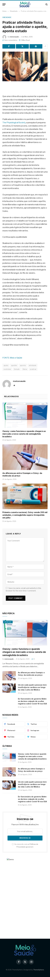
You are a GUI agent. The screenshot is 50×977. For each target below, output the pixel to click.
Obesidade (6, 17)
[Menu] (4, 4)
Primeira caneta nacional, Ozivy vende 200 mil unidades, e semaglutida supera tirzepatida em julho (24, 515)
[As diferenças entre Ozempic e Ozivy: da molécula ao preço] (25, 457)
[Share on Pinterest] (35, 46)
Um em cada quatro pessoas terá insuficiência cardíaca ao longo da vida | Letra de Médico (32, 687)
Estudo (17, 369)
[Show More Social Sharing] (45, 46)
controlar (7, 369)
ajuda (6, 365)
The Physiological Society (13, 122)
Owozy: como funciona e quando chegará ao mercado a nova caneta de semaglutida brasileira (24, 434)
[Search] (46, 4)
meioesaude (14, 37)
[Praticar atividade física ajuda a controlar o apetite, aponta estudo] (25, 66)
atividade (32, 365)
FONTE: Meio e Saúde (12, 358)
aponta (23, 365)
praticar (33, 369)
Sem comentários (10, 40)
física (25, 369)
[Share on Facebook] (8, 46)
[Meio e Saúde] (25, 4)
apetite (14, 365)
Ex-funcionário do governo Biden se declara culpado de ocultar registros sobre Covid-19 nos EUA (32, 701)
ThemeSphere (38, 970)
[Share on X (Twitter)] (22, 46)
